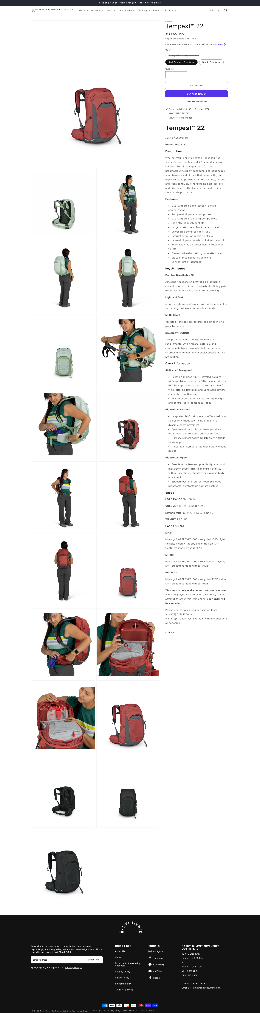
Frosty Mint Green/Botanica (185, 56)
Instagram (158, 951)
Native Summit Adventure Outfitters (55, 1011)
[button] (83, 10)
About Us (120, 951)
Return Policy (122, 977)
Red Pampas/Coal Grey (181, 62)
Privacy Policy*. (73, 967)
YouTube (157, 971)
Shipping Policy (123, 983)
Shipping (169, 39)
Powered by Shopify (81, 1011)
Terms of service (130, 1011)
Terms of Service (124, 989)
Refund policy (99, 1011)
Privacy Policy (122, 971)
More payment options (196, 101)
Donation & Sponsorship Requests (128, 964)
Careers (119, 957)
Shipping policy (148, 1011)
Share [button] (171, 632)
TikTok (156, 977)
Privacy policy (114, 1011)
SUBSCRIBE (93, 959)
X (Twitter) (158, 964)
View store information (180, 117)
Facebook (158, 958)
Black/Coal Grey (211, 62)
